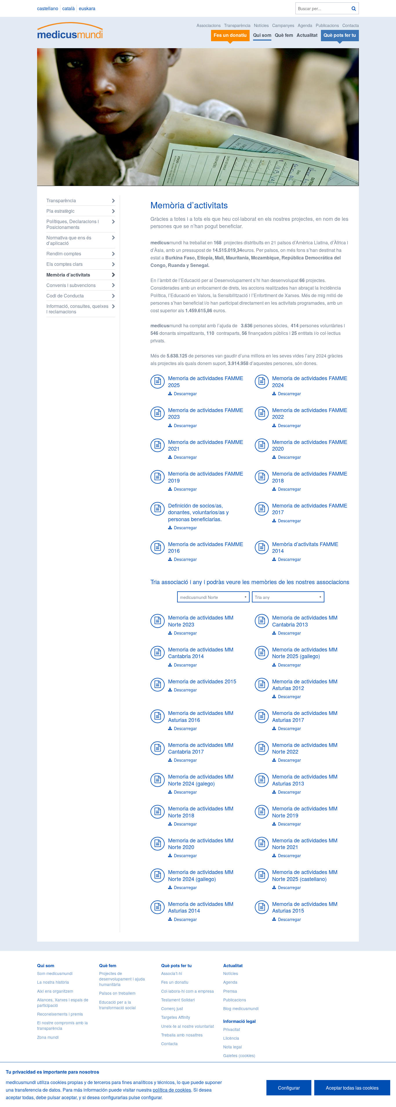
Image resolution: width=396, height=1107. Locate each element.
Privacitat (231, 1029)
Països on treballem (117, 993)
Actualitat (307, 35)
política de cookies (172, 1089)
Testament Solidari (178, 1000)
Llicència (231, 1038)
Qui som (262, 35)
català (68, 8)
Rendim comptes (63, 253)
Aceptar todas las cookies (352, 1087)
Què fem (284, 35)
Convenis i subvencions (71, 285)
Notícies (261, 25)
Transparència (237, 25)
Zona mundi (48, 1037)
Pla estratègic (60, 210)
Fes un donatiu (174, 982)
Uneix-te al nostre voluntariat (187, 1026)
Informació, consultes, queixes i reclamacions (77, 309)
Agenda (305, 25)
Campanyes (283, 25)
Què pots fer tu (176, 965)
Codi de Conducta (65, 295)
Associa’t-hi (171, 973)
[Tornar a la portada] (70, 29)
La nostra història (53, 982)
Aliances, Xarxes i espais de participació (62, 1002)
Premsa (230, 991)
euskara (87, 8)
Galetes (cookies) (239, 1055)
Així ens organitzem (55, 991)
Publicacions (327, 25)
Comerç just (172, 1008)
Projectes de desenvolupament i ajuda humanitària (122, 978)
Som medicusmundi (54, 973)
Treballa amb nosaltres (182, 1035)
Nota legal (232, 1047)
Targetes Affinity (175, 1017)
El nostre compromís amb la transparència (62, 1025)
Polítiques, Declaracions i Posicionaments (72, 224)
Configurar (289, 1087)
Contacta (350, 25)
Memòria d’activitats (68, 274)
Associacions (209, 25)
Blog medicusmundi (241, 1008)
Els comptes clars (64, 264)
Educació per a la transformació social (117, 1004)
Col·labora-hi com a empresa (187, 991)
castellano (47, 8)
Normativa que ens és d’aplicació (68, 240)
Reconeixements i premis (60, 1014)
